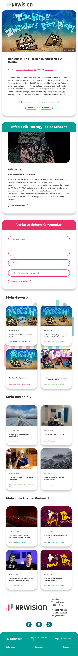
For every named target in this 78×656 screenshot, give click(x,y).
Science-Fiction (29, 191)
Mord (45, 102)
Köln (35, 70)
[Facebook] (29, 624)
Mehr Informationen (18, 206)
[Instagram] (39, 624)
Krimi (41, 94)
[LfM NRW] (39, 639)
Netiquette (39, 647)
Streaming (40, 102)
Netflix (58, 102)
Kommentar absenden (19, 281)
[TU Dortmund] (63, 639)
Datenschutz (11, 647)
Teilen (32, 108)
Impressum (67, 647)
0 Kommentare (49, 70)
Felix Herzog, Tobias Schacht (24, 70)
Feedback (46, 108)
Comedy (29, 102)
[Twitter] (49, 624)
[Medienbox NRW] (14, 639)
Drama (24, 102)
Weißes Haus (52, 102)
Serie (49, 77)
